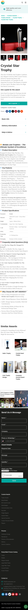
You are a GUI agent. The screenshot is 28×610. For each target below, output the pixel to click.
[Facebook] (6, 594)
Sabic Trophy (7, 353)
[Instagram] (19, 594)
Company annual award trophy (20, 377)
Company (4, 431)
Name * (3, 418)
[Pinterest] (16, 594)
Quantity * (4, 462)
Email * (3, 424)
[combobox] (3, 441)
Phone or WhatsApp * (8, 438)
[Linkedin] (2, 594)
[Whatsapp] (26, 607)
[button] (3, 38)
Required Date (6, 448)
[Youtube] (13, 594)
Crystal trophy (12, 107)
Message (4, 455)
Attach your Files (6, 468)
